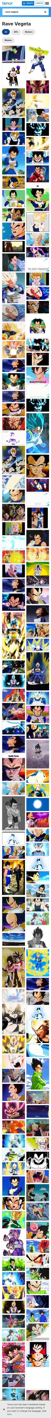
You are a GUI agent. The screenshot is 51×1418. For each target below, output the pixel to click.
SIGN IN (39, 3)
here (9, 1414)
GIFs (16, 32)
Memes (8, 40)
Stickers (29, 32)
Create (29, 3)
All (6, 32)
